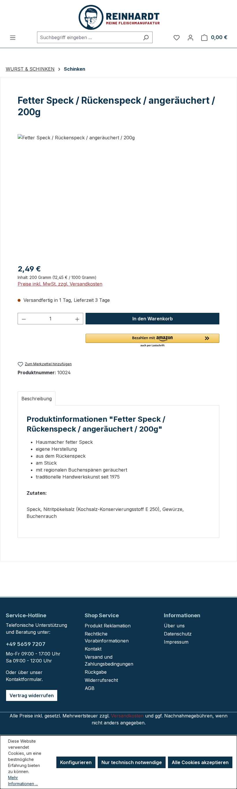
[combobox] (88, 37)
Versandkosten (127, 716)
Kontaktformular (24, 679)
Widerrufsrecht (101, 680)
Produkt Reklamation (108, 626)
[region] (118, 196)
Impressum (176, 642)
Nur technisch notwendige (131, 762)
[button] (152, 341)
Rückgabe (96, 672)
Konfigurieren (76, 762)
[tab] (36, 398)
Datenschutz (178, 634)
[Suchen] (146, 37)
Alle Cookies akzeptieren (200, 762)
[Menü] (13, 37)
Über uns (174, 626)
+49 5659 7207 (25, 644)
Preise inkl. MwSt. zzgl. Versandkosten (60, 284)
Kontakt (93, 649)
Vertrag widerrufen (32, 695)
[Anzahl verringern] (24, 318)
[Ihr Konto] (190, 37)
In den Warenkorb (152, 319)
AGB (90, 688)
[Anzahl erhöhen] (77, 318)
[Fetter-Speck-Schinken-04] (118, 196)
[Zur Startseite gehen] (118, 17)
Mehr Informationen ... (23, 780)
